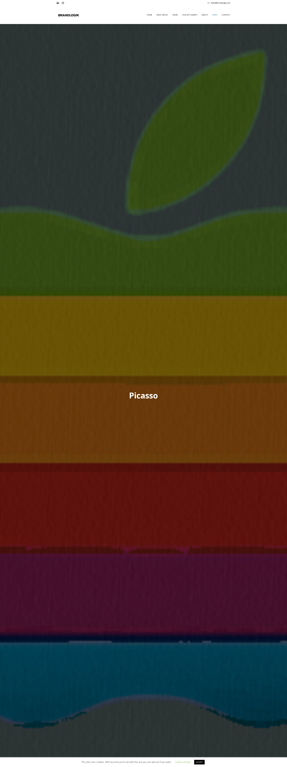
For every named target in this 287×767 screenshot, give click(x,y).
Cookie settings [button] (182, 761)
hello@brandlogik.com (220, 3)
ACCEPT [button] (199, 762)
